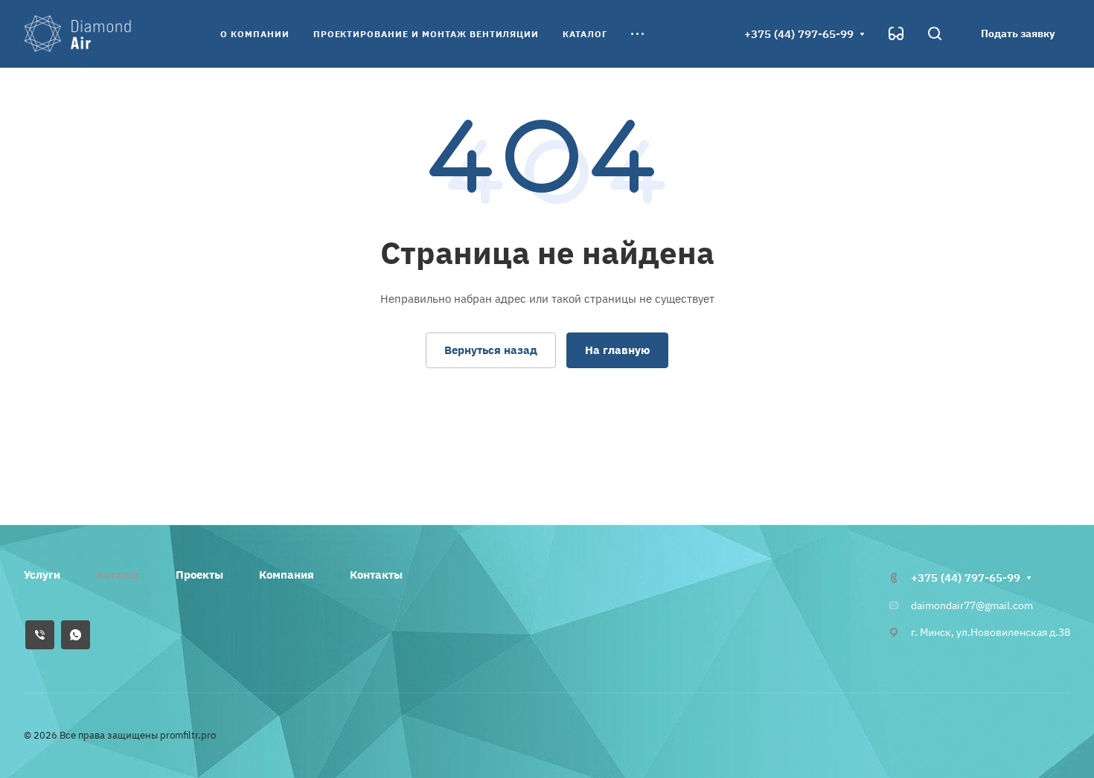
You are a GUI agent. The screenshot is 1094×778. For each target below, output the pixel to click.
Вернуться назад (490, 350)
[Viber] (39, 634)
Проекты (199, 575)
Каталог (118, 575)
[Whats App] (75, 634)
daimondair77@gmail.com (972, 605)
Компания (286, 575)
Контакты (376, 575)
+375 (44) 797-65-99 (799, 34)
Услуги (42, 575)
